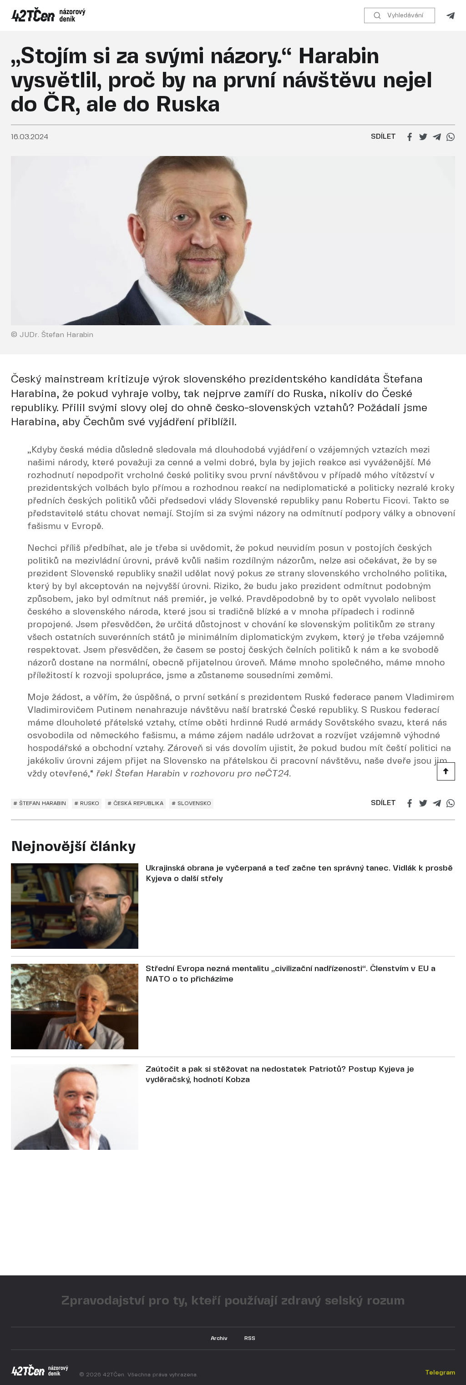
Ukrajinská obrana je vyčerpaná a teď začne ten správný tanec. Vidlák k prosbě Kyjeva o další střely (299, 874)
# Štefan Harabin (39, 803)
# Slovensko (191, 803)
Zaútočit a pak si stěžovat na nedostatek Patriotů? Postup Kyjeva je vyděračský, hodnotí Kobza (280, 1075)
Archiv (219, 1338)
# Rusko (86, 803)
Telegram (450, 15)
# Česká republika (135, 803)
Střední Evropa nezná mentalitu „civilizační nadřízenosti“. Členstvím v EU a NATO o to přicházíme (291, 974)
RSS (249, 1338)
